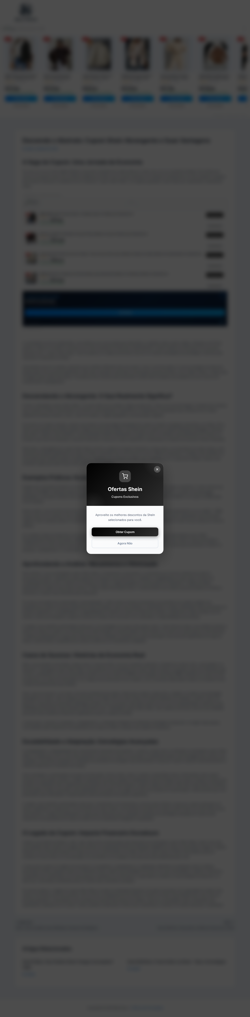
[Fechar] (157, 469)
